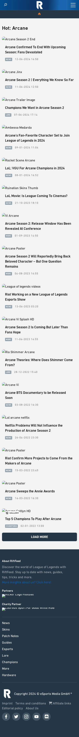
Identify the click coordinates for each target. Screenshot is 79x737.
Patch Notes (10, 636)
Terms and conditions (31, 703)
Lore (5, 655)
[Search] (5, 5)
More (5, 668)
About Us (32, 708)
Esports (7, 649)
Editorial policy (13, 708)
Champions (10, 662)
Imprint (7, 703)
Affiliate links (61, 703)
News (6, 623)
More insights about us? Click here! (27, 582)
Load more (39, 537)
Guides (7, 642)
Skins (6, 629)
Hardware (9, 675)
